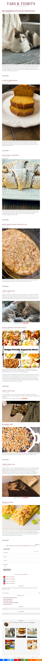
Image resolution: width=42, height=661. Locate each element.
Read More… (32, 622)
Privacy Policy (34, 657)
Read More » (6, 75)
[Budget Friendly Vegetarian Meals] (32, 649)
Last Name (5, 560)
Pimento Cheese (7, 502)
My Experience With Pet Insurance (18, 11)
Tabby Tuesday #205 (8, 391)
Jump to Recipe (5, 83)
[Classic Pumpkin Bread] (21, 637)
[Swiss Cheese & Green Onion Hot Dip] (10, 649)
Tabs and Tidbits (16, 657)
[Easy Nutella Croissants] (32, 637)
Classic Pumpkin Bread (10, 80)
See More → (37, 544)
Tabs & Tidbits (21, 4)
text (5, 566)
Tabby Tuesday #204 (8, 464)
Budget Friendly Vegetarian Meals (14, 327)
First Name (5, 556)
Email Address (6, 552)
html (5, 565)
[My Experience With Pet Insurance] (10, 637)
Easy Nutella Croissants (10, 155)
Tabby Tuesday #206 (8, 291)
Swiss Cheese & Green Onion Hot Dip (14, 224)
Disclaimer (21, 658)
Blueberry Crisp (7, 424)
